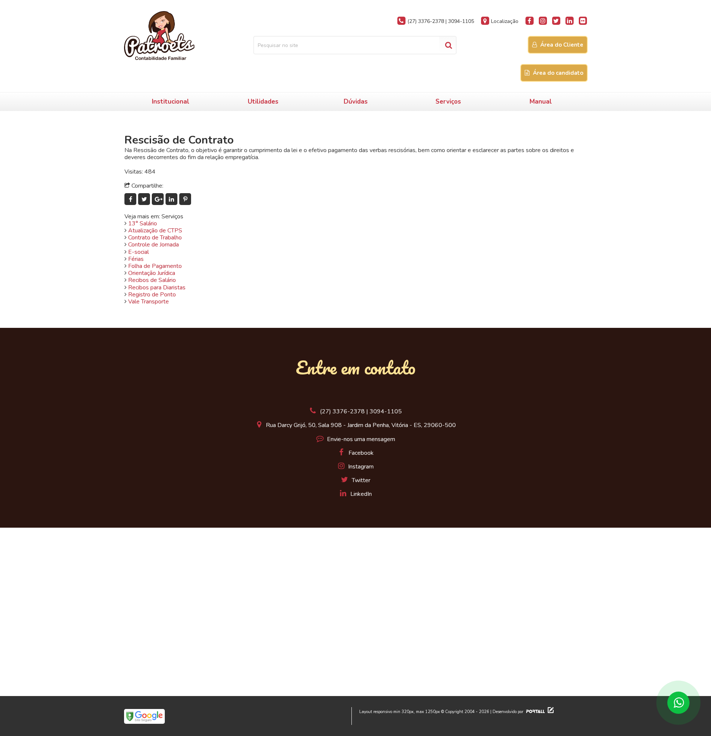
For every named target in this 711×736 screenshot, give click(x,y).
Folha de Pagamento (155, 266)
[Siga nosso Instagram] (543, 21)
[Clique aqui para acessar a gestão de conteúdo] (550, 712)
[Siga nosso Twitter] (556, 21)
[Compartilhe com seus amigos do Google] (159, 199)
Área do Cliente (561, 44)
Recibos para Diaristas (157, 287)
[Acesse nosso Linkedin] (569, 21)
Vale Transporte (148, 302)
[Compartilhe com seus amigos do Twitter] (145, 199)
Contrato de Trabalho (155, 237)
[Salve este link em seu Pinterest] (185, 199)
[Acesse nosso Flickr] (583, 21)
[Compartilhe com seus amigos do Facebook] (131, 199)
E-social (138, 252)
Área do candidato (557, 73)
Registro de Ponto (152, 294)
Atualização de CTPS (155, 230)
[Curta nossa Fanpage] (529, 21)
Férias (136, 259)
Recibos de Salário (152, 280)
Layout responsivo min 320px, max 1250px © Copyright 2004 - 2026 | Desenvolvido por (441, 712)
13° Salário (142, 223)
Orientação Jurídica (151, 273)
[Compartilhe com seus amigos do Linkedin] (172, 199)
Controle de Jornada (153, 245)
